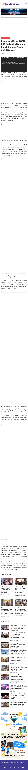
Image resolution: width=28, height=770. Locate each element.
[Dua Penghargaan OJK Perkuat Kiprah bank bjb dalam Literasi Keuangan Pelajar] (5, 645)
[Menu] (26, 4)
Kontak (22, 767)
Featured (4, 37)
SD (8, 37)
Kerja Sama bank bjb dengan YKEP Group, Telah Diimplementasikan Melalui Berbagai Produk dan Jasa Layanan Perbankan (20, 591)
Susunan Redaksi (16, 767)
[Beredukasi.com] (10, 3)
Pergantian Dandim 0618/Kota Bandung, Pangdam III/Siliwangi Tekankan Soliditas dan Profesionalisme (20, 610)
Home (5, 767)
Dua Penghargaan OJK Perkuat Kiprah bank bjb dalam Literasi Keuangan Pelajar (18, 644)
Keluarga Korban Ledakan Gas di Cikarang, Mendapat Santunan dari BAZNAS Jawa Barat (7, 589)
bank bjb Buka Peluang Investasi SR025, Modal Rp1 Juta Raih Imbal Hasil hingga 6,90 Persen (18, 652)
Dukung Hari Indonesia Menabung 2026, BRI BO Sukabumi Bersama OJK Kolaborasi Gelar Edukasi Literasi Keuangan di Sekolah (17, 678)
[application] (14, 64)
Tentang (9, 767)
